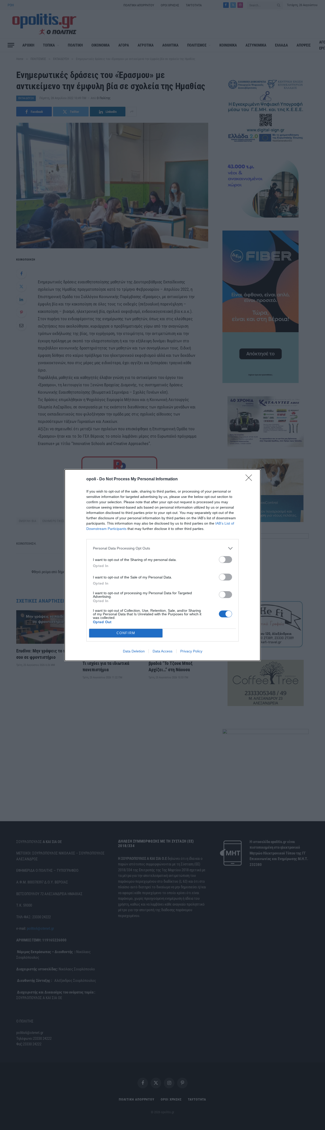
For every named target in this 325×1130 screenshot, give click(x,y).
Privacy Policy (191, 651)
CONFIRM (126, 633)
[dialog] (162, 565)
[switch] (225, 559)
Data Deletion (134, 651)
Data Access (162, 651)
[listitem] (162, 548)
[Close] (250, 479)
